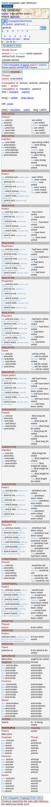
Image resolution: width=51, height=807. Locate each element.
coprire (25, 91)
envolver (15, 109)
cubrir (27, 109)
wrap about (27, 97)
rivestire (13, 91)
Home (5, 13)
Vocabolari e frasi (11, 45)
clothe (14, 97)
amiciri (26, 65)
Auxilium (15, 16)
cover (10, 103)
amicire (26, 798)
